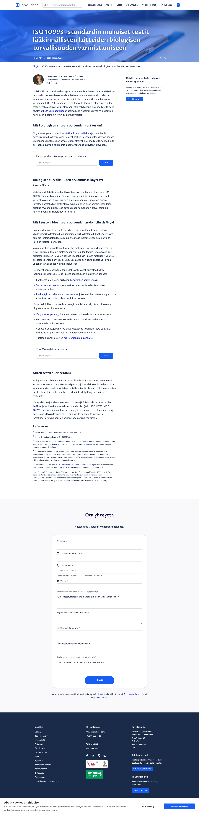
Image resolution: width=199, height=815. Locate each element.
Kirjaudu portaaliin (142, 768)
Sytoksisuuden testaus (48, 285)
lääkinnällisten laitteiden (78, 133)
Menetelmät (40, 740)
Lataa (106, 162)
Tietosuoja (39, 773)
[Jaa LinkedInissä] (160, 58)
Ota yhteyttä (132, 5)
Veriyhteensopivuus (46, 314)
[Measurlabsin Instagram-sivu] (104, 755)
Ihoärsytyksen (43, 294)
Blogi (119, 5)
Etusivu (38, 732)
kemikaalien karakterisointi (84, 280)
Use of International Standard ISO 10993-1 (72, 465)
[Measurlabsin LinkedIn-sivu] (93, 755)
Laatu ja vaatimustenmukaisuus (48, 781)
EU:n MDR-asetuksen (54, 110)
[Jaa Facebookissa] (155, 58)
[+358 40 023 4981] (52, 83)
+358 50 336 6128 (93, 736)
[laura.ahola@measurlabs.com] (48, 83)
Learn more (51, 810)
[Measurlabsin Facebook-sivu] (87, 755)
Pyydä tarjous (134, 99)
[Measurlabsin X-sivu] (98, 755)
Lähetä (99, 680)
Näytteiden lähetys (43, 765)
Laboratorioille (41, 752)
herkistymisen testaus (66, 294)
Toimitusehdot (41, 769)
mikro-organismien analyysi (78, 337)
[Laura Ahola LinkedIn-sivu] (56, 83)
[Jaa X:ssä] (164, 58)
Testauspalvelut (94, 5)
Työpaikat (39, 761)
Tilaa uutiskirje (140, 790)
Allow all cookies (179, 806)
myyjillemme (102, 697)
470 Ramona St (138, 738)
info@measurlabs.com (133, 694)
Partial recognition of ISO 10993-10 (65, 444)
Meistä (109, 5)
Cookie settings (147, 806)
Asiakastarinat (149, 5)
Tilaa (106, 355)
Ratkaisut (39, 744)
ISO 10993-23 (88, 444)
